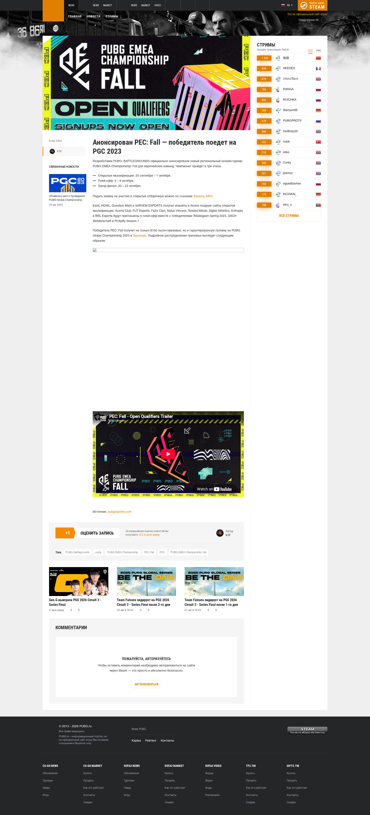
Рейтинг (151, 740)
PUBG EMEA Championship (122, 552)
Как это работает (93, 788)
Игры (46, 795)
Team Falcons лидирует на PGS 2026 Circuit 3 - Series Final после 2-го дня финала (143, 602)
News (71, 5)
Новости (93, 16)
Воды (208, 788)
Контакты (167, 740)
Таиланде (139, 235)
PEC (162, 552)
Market (107, 5)
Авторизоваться (146, 684)
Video (157, 5)
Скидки (87, 802)
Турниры (48, 780)
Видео (209, 780)
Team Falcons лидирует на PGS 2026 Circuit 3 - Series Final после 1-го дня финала (211, 602)
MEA (209, 196)
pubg (98, 552)
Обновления (50, 773)
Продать (88, 780)
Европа (199, 196)
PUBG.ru (64, 736)
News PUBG (139, 729)
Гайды (46, 788)
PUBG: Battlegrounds (78, 552)
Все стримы (289, 216)
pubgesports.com (119, 512)
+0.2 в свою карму (149, 535)
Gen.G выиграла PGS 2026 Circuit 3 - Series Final (75, 602)
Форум (209, 773)
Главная (75, 16)
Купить (87, 773)
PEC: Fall (149, 552)
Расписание (212, 795)
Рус (318, 50)
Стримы (112, 16)
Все (310, 50)
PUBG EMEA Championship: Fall (188, 552)
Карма (136, 740)
